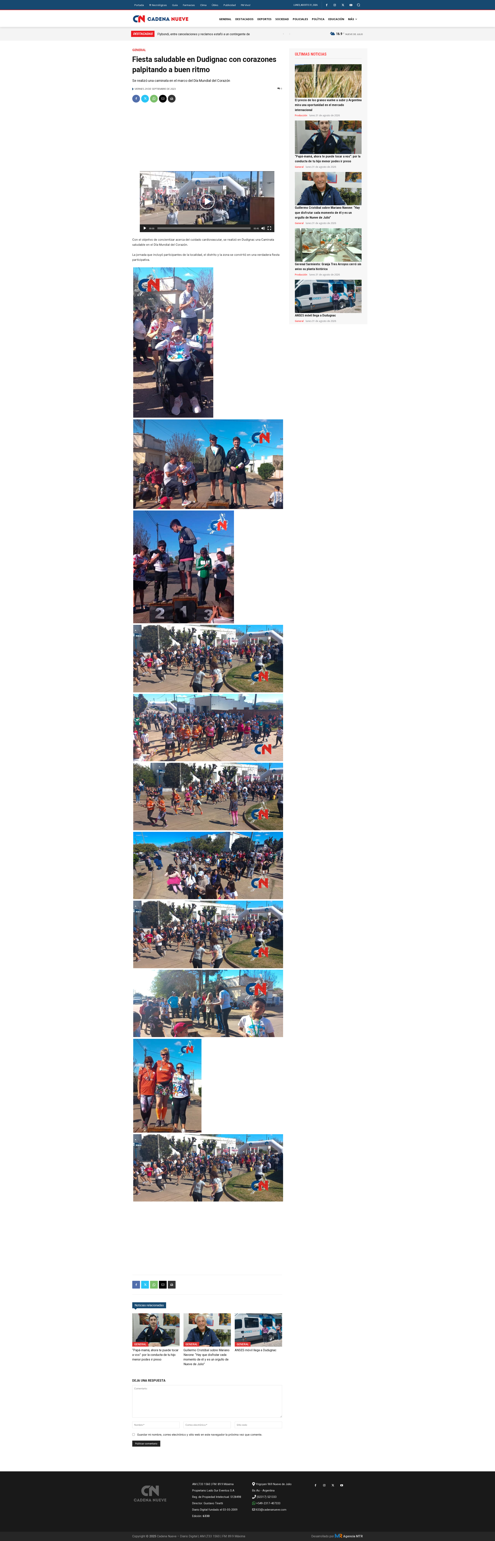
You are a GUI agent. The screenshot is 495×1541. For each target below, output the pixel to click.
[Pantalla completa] (269, 228)
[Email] (163, 99)
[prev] (283, 34)
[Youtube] (351, 5)
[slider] (204, 228)
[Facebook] (326, 5)
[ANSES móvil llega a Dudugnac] (258, 1329)
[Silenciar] (263, 228)
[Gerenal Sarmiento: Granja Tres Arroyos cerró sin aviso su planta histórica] (328, 245)
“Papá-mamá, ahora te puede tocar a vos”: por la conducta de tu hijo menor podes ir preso (155, 1354)
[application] (207, 201)
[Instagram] (334, 5)
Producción (301, 115)
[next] (289, 34)
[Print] (172, 99)
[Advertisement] (207, 135)
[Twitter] (343, 5)
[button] (358, 5)
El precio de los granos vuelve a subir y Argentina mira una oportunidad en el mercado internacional (328, 105)
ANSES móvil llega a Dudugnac (255, 1350)
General (139, 49)
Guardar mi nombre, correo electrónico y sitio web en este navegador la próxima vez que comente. (199, 1434)
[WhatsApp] (154, 99)
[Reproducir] (145, 228)
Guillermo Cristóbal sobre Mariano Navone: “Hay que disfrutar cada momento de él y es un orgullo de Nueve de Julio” (327, 212)
